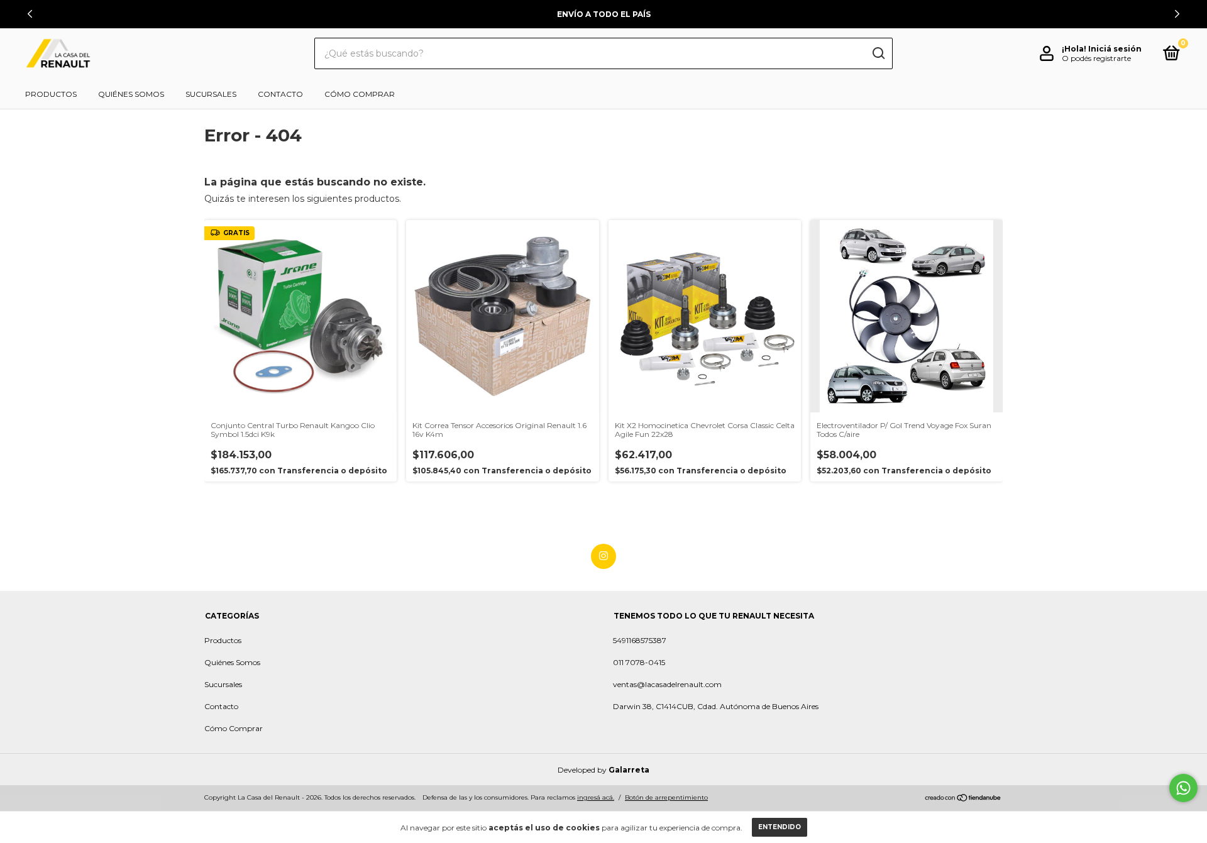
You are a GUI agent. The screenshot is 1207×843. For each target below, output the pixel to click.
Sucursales (210, 94)
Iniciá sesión (1115, 48)
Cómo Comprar (359, 94)
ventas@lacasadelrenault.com (667, 684)
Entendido (779, 827)
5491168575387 (639, 640)
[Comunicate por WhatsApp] (1183, 788)
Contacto (280, 94)
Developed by (603, 769)
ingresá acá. (595, 797)
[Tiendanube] (963, 799)
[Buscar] (878, 53)
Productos (51, 94)
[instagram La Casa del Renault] (603, 556)
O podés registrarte (1096, 58)
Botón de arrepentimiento (666, 797)
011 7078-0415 (639, 662)
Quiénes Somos (131, 94)
